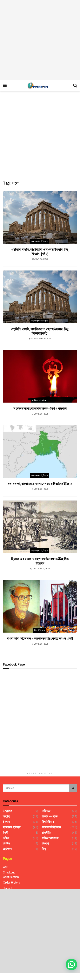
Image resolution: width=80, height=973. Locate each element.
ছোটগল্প (7, 849)
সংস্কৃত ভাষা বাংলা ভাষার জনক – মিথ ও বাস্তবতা (40, 408)
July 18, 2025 (41, 259)
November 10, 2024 (40, 338)
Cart (5, 867)
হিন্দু (44, 849)
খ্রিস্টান (6, 843)
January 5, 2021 (41, 568)
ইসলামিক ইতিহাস (11, 827)
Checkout (9, 872)
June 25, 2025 (41, 414)
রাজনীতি (46, 832)
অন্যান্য (6, 816)
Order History (11, 882)
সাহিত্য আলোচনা (39, 400)
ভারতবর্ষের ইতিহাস (39, 241)
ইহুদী (5, 832)
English (7, 811)
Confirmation (11, 877)
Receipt (7, 888)
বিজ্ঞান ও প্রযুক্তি (49, 816)
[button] (71, 964)
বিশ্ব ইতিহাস (39, 630)
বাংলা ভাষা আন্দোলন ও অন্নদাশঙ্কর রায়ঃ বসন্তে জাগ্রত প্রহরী (40, 639)
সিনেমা (45, 843)
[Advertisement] (40, 40)
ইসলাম (6, 822)
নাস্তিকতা (46, 811)
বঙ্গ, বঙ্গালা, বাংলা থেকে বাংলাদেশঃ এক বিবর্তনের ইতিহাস (40, 484)
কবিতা (6, 838)
